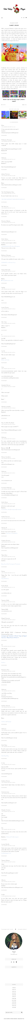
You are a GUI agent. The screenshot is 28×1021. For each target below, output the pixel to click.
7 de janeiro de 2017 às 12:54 (8, 793)
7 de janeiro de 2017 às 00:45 (8, 619)
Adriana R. (4, 527)
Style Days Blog (5, 755)
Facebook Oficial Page (15, 636)
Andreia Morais (5, 781)
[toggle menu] (2, 17)
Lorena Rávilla (5, 844)
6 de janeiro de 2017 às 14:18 (8, 529)
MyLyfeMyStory (5, 578)
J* (1, 334)
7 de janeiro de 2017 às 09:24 (8, 782)
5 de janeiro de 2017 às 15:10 (8, 193)
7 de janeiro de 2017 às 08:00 (8, 730)
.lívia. (2, 367)
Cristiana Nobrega (6, 487)
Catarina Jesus (5, 792)
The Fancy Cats (10, 533)
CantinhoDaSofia (5, 246)
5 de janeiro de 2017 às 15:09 (8, 175)
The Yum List (4, 206)
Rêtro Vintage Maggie (12, 1018)
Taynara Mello (5, 600)
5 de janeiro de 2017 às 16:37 (8, 222)
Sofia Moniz (4, 502)
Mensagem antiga (22, 929)
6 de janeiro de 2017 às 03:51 (8, 256)
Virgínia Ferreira (5, 540)
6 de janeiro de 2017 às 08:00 (8, 386)
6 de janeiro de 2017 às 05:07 (8, 289)
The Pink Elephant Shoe (7, 192)
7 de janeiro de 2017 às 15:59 (8, 829)
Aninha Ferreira (5, 516)
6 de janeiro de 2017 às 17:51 (8, 587)
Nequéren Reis (5, 669)
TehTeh (3, 287)
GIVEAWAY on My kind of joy (8, 262)
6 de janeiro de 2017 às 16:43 (8, 556)
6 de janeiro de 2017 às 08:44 (8, 424)
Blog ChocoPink (5, 564)
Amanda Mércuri (5, 385)
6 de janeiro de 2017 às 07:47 (8, 352)
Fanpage (9, 721)
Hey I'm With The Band (7, 422)
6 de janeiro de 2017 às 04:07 (8, 271)
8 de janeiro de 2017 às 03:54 (8, 881)
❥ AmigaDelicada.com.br (7, 280)
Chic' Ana (4, 322)
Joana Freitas (5, 307)
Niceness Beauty (5, 221)
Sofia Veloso (4, 239)
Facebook (12, 246)
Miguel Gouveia (5, 618)
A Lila (3, 763)
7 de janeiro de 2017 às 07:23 (8, 707)
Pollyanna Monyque (6, 139)
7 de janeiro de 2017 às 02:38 (8, 646)
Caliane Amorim (5, 705)
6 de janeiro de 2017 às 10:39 (8, 503)
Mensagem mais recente (7, 929)
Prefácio (3, 662)
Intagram (17, 246)
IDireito (3, 880)
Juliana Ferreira (5, 174)
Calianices (3, 721)
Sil (2, 645)
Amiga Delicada (5, 269)
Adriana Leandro (6, 406)
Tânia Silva (4, 555)
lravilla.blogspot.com (6, 853)
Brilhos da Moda (5, 360)
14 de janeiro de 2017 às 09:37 (8, 896)
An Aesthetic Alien (5, 509)
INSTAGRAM (20, 199)
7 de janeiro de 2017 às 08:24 (8, 746)
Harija (3, 571)
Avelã (3, 894)
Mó (2, 828)
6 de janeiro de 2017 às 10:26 (8, 489)
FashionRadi (4, 585)
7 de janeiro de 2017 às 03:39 (8, 671)
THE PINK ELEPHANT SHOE (8, 199)
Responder (4, 135)
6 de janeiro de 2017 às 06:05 (8, 323)
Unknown (3, 157)
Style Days (4, 745)
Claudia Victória (5, 810)
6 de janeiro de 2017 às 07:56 (8, 368)
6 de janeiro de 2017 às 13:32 (8, 518)
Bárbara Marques (6, 255)
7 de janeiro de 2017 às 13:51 (8, 811)
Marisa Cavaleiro (6, 457)
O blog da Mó (9, 837)
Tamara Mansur (5, 860)
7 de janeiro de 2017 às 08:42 (8, 764)
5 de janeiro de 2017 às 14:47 (8, 159)
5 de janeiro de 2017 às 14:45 (8, 141)
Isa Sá (3, 351)
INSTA (15, 533)
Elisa (2, 125)
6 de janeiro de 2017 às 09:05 (8, 458)
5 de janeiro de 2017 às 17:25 (8, 240)
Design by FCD (21, 1018)
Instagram (13, 509)
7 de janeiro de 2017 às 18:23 (8, 845)
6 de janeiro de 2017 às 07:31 (8, 336)
